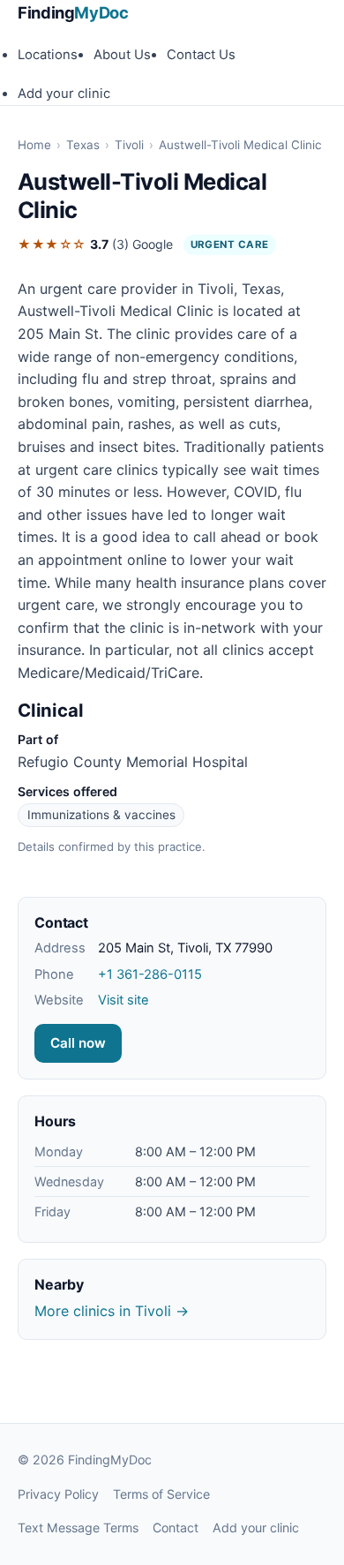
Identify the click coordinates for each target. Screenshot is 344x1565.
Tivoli (129, 145)
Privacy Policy (58, 1493)
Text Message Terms (78, 1527)
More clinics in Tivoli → (111, 1311)
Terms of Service (161, 1493)
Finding (73, 12)
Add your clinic (64, 94)
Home (34, 145)
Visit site (123, 1000)
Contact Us (201, 55)
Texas (83, 145)
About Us (122, 55)
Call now (78, 1043)
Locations (48, 55)
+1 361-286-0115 (150, 974)
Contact (175, 1527)
